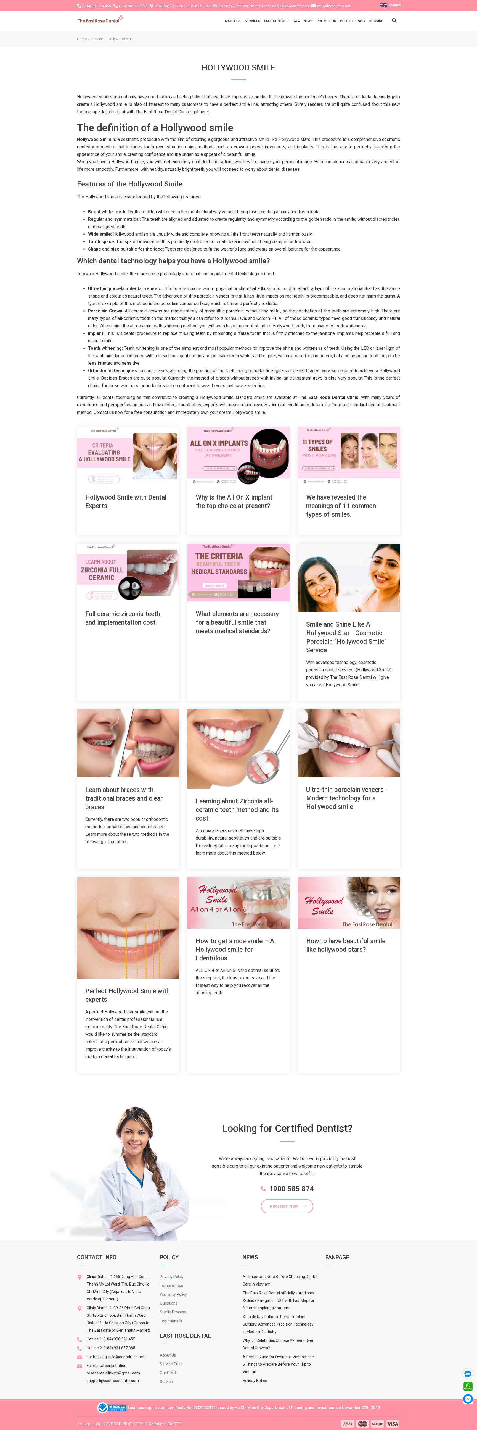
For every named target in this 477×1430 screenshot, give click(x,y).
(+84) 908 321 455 (97, 6)
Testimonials (171, 1321)
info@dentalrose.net (333, 6)
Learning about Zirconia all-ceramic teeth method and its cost (237, 810)
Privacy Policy (172, 1276)
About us (232, 21)
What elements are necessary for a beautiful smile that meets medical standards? (237, 622)
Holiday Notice (255, 1380)
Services (252, 21)
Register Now (284, 1206)
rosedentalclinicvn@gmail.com (113, 1373)
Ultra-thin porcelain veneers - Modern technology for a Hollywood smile (347, 798)
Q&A (296, 21)
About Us (168, 1355)
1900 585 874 (291, 1189)
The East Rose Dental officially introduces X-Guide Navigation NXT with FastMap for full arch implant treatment (278, 1300)
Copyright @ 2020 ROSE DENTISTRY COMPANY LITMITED (129, 1423)
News (308, 21)
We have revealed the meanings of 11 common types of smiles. (341, 506)
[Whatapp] (468, 1386)
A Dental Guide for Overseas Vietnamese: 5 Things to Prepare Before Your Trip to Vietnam (279, 1364)
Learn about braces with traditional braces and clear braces (124, 798)
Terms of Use (171, 1285)
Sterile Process (173, 1312)
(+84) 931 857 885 (133, 6)
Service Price (171, 1364)
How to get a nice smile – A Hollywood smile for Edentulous (235, 949)
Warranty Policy (173, 1294)
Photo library (352, 21)
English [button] (395, 5)
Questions (168, 1303)
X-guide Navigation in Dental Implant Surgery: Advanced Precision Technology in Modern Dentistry (278, 1324)
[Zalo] (470, 1373)
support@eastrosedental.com (113, 1380)
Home (82, 39)
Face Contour (276, 21)
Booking (376, 21)
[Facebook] (468, 1398)
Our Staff (168, 1373)
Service (97, 39)
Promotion (326, 21)
